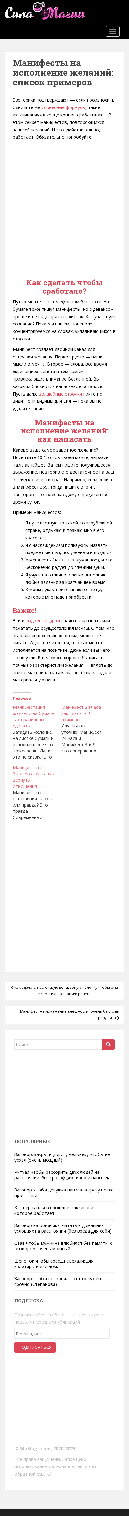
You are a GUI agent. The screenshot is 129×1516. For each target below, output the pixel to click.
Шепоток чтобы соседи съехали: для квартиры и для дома (54, 1263)
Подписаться (35, 1347)
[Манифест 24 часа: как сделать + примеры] (85, 729)
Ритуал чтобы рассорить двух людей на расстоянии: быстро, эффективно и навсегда (62, 1175)
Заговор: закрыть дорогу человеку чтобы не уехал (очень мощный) (62, 1157)
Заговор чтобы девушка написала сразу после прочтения (64, 1192)
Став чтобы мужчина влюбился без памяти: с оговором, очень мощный (63, 1246)
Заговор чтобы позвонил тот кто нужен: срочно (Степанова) (58, 1281)
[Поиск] (108, 1044)
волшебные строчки (60, 394)
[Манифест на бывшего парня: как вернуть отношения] (37, 793)
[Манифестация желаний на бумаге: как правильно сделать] (37, 732)
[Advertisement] (64, 208)
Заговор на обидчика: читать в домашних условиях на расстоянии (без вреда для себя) (62, 1228)
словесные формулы (63, 107)
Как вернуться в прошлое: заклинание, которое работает (55, 1210)
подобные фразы (44, 620)
